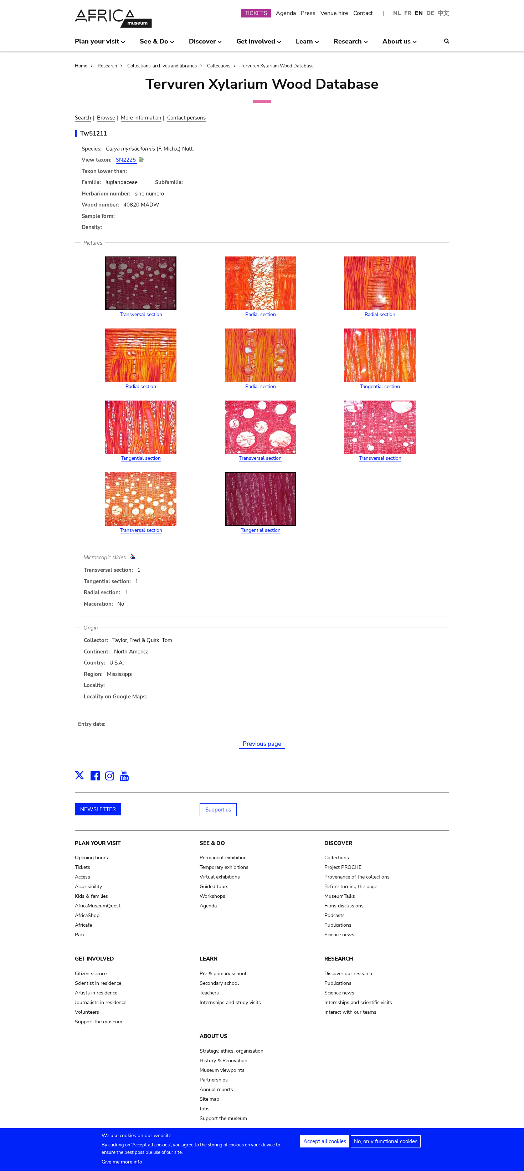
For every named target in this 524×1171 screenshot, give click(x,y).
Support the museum (98, 1021)
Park (80, 934)
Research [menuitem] (348, 44)
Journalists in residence (100, 1002)
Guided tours (214, 886)
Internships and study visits (230, 1002)
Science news (339, 934)
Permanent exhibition (223, 857)
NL (397, 13)
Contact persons (186, 117)
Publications (337, 925)
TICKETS (256, 13)
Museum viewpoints (222, 1070)
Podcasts (334, 915)
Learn (208, 958)
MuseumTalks (339, 896)
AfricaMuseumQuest (97, 905)
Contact (363, 13)
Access (82, 877)
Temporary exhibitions (224, 867)
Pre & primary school (223, 973)
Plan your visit (97, 843)
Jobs (205, 1108)
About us (213, 1036)
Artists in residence (96, 992)
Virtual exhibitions (220, 877)
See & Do (212, 843)
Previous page (262, 744)
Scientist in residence (98, 983)
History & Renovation (223, 1060)
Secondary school (219, 983)
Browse (106, 117)
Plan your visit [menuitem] (97, 44)
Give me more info (122, 1162)
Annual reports (216, 1089)
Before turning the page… (352, 886)
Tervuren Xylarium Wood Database (277, 66)
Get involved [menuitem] (255, 44)
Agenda (286, 13)
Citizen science (91, 973)
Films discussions (344, 905)
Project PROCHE (342, 867)
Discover (338, 843)
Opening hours (91, 857)
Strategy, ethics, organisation (231, 1051)
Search (83, 117)
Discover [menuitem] (202, 44)
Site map (209, 1099)
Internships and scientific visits (358, 1002)
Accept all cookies (324, 1141)
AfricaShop (87, 915)
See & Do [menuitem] (154, 44)
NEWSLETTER (98, 809)
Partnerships (214, 1079)
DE (430, 13)
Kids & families (91, 896)
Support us (218, 809)
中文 (443, 13)
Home (81, 66)
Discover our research (348, 973)
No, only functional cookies (385, 1141)
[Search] (446, 41)
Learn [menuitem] (304, 44)
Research (107, 66)
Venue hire (334, 13)
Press (308, 13)
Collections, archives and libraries (162, 66)
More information (141, 117)
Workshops (212, 896)
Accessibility (88, 886)
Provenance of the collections (357, 877)
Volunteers (87, 1012)
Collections (218, 66)
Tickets (82, 867)
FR (407, 13)
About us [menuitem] (396, 44)
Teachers (209, 992)
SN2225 (126, 159)
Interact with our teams (350, 1012)
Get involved (94, 958)
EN (419, 13)
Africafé (83, 925)
